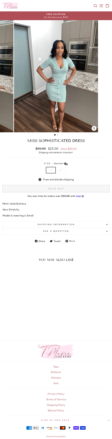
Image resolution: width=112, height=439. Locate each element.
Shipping (43, 152)
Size (54, 163)
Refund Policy (56, 410)
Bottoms (56, 372)
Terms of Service (56, 399)
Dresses (56, 377)
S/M (50, 170)
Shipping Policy (56, 405)
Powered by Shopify (56, 436)
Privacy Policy (56, 393)
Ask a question (56, 231)
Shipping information (56, 224)
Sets (56, 383)
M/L (61, 170)
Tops (56, 366)
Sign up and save (55, 420)
